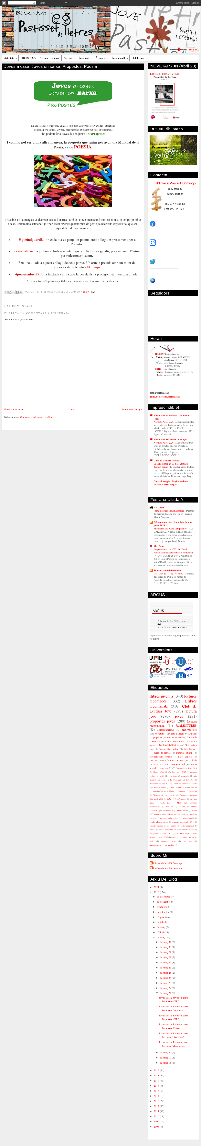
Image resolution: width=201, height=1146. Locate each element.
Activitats (9, 58)
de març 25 (166, 972)
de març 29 (166, 952)
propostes (157, 737)
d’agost (161, 917)
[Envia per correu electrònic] (6, 292)
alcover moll (188, 814)
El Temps (93, 267)
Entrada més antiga (132, 409)
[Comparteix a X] (14, 292)
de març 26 (166, 967)
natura (173, 837)
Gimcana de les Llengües (164, 795)
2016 (157, 1085)
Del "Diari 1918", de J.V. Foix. (168, 573)
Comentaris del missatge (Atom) (37, 417)
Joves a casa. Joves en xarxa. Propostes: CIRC (174, 1017)
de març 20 (166, 1052)
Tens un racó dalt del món (168, 570)
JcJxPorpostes (180, 798)
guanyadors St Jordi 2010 (160, 833)
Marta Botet (165, 802)
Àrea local (84, 58)
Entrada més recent (14, 409)
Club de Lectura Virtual (167, 460)
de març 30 (166, 947)
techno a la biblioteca (171, 779)
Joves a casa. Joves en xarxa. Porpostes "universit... (174, 1008)
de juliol (161, 922)
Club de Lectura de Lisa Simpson (167, 760)
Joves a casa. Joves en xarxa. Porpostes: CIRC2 (174, 999)
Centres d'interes (159, 787)
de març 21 (166, 993)
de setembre (163, 912)
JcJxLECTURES (186, 725)
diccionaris (171, 825)
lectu (182, 833)
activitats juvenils (172, 814)
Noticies (169, 806)
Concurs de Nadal (167, 791)
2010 (157, 1116)
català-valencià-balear (159, 821)
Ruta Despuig (190, 748)
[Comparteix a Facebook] (17, 292)
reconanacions (155, 844)
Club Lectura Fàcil (178, 787)
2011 (157, 1111)
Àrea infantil (118, 58)
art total (153, 818)
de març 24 (166, 977)
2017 (157, 1080)
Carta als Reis (176, 733)
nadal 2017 (163, 837)
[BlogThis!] (10, 292)
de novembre (164, 901)
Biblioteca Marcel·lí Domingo (170, 439)
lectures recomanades (174, 741)
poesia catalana (23, 251)
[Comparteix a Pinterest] (21, 292)
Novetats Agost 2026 (164, 421)
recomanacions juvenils (161, 756)
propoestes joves (168, 841)
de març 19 (166, 1057)
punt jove (187, 841)
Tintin (194, 810)
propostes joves (162, 721)
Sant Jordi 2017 (179, 772)
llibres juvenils (161, 696)
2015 (157, 1091)
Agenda (44, 58)
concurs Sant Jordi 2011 (183, 821)
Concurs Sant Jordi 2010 (186, 768)
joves (179, 716)
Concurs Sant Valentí (169, 748)
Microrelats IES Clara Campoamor (170, 528)
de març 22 (166, 988)
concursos (173, 775)
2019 (157, 1070)
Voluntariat (157, 814)
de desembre (164, 896)
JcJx (169, 798)
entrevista (185, 775)
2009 (157, 1121)
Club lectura (138, 58)
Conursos (181, 791)
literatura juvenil (184, 752)
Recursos (170, 810)
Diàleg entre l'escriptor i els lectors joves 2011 (173, 523)
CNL (166, 783)
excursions (189, 829)
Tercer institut (182, 810)
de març (161, 937)
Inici (72, 409)
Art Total (159, 507)
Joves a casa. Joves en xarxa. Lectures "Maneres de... (174, 1044)
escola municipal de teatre (170, 829)
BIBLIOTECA (28, 58)
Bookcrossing (155, 783)
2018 (157, 1075)
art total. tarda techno (169, 818)
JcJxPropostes (189, 729)
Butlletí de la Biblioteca (170, 745)
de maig (161, 927)
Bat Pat (189, 779)
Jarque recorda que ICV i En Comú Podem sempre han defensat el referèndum (174, 551)
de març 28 (166, 957)
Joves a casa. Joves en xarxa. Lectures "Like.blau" (174, 1035)
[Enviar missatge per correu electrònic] (93, 292)
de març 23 (166, 983)
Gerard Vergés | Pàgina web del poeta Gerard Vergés (171, 482)
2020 (157, 892)
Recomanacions (165, 729)
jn (175, 833)
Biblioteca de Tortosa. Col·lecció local (172, 416)
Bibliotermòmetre (174, 737)
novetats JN (165, 768)
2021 (157, 887)
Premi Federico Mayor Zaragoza (169, 510)
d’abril (160, 932)
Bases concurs (185, 756)
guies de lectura (162, 752)
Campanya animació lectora (185, 783)
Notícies (181, 806)
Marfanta (159, 546)
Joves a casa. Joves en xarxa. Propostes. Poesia (50, 66)
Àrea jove (100, 58)
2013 (157, 1101)
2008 (157, 1126)
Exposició (193, 791)
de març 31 (166, 942)
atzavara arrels (188, 818)
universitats (169, 844)
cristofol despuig (156, 825)
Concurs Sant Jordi (176, 764)
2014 (157, 1096)
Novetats (68, 58)
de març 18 (166, 1062)
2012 (157, 1106)
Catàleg (55, 58)
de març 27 (166, 962)
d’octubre (162, 907)
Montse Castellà (160, 772)
